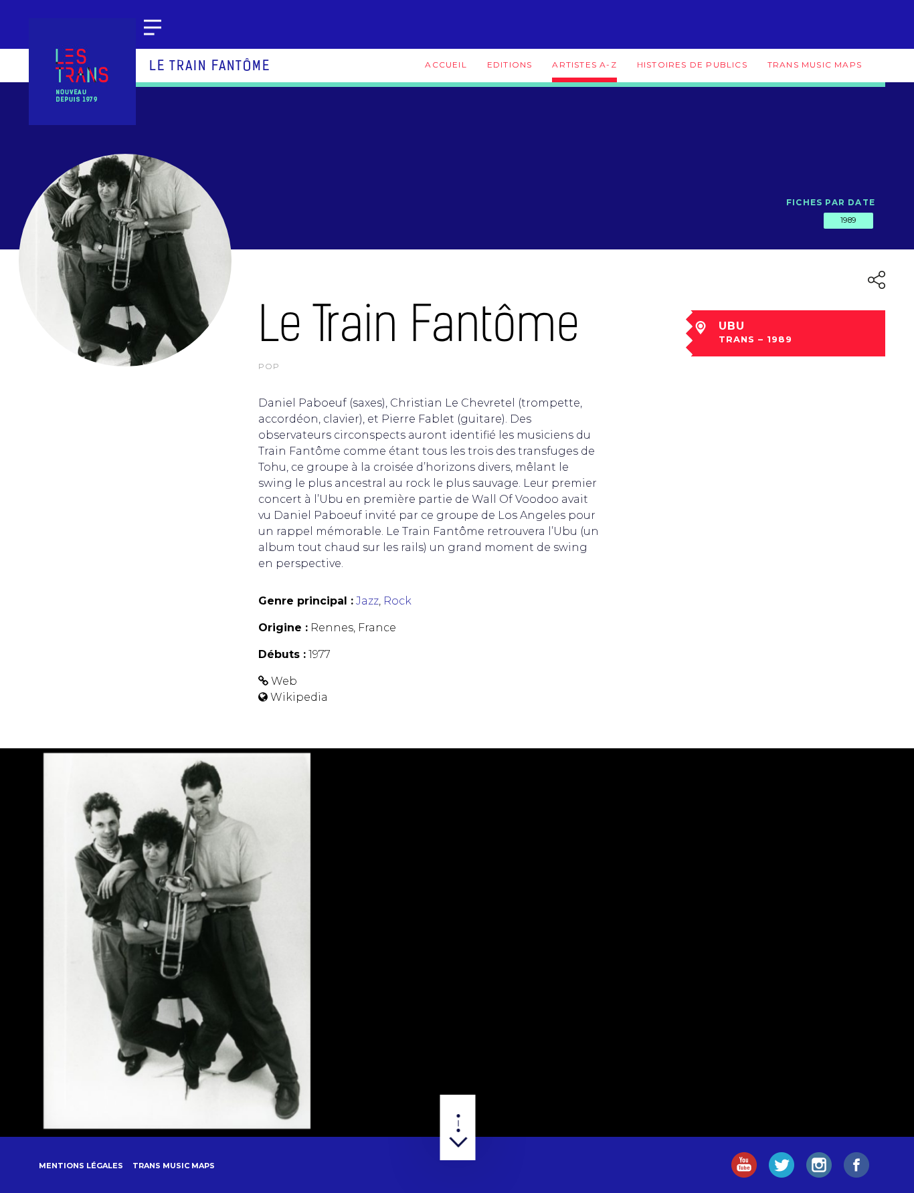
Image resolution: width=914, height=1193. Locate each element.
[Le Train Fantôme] (176, 941)
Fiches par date (830, 202)
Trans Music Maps (814, 65)
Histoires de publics (692, 65)
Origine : (283, 627)
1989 (848, 220)
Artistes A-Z (584, 65)
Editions (510, 65)
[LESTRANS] (82, 71)
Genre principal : (305, 600)
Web (284, 681)
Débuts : (282, 654)
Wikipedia (299, 697)
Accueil (445, 65)
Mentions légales (81, 1165)
